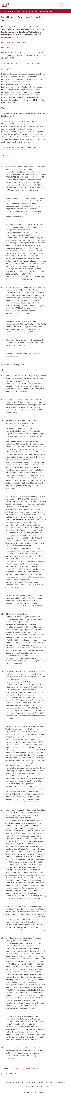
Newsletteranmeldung (12, 1082)
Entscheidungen (15, 11)
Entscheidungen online (30, 11)
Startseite (4, 11)
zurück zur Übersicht (11, 1068)
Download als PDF (33, 1068)
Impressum (49, 1082)
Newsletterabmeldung (28, 1082)
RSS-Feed (35, 1087)
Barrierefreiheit (24, 1087)
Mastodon (48, 1087)
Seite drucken (11, 1073)
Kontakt (40, 1082)
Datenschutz (59, 1082)
